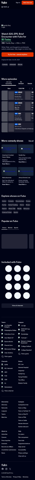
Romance (26, 208)
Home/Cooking (13, 205)
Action (4, 201)
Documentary (20, 201)
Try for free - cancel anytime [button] (17, 54)
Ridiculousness (6, 177)
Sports (16, 212)
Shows (4, 227)
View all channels (17, 305)
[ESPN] (4, 116)
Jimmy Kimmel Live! (24, 177)
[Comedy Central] (4, 95)
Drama (28, 201)
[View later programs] (32, 89)
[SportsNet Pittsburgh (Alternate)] (4, 127)
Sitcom (20, 64)
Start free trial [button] (27, 2)
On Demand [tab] (21, 82)
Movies (10, 227)
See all (31, 141)
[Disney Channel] (4, 106)
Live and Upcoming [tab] (9, 82)
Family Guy (22, 155)
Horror (22, 205)
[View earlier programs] (30, 89)
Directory (25, 477)
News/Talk (12, 208)
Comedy (4, 64)
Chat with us (22, 456)
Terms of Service (6, 477)
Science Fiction (6, 212)
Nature (4, 208)
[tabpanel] (17, 110)
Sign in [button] (18, 2)
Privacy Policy (17, 477)
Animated (13, 64)
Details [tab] (30, 83)
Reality (19, 208)
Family (4, 205)
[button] (9, 164)
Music (28, 205)
